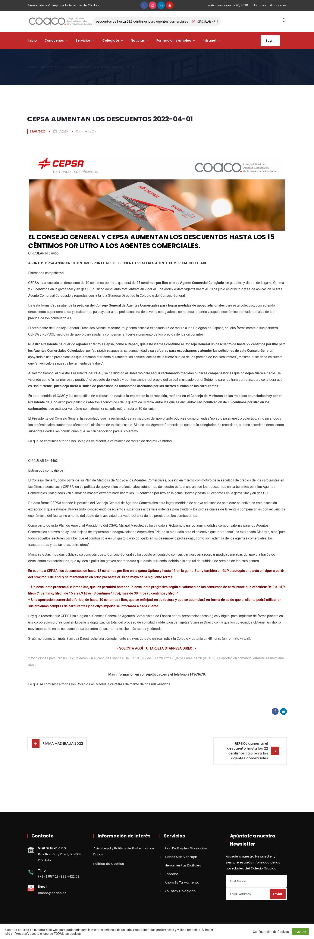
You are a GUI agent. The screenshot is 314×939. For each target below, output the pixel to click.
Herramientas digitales (183, 865)
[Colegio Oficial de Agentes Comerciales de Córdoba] (60, 22)
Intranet (210, 40)
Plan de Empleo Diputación (186, 848)
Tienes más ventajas (181, 857)
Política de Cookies (108, 863)
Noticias (138, 40)
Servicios (83, 40)
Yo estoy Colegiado (180, 891)
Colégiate (110, 40)
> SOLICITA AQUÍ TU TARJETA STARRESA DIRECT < (157, 648)
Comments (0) (86, 131)
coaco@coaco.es (273, 5)
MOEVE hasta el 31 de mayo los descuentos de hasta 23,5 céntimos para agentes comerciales (107, 21)
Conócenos (54, 40)
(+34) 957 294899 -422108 (58, 876)
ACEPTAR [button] (300, 931)
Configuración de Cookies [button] (271, 932)
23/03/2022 (37, 131)
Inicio (32, 40)
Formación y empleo (173, 40)
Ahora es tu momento (182, 882)
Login (270, 40)
